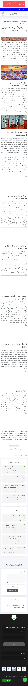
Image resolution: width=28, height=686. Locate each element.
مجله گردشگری (15, 21)
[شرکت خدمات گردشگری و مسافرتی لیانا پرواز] (9, 13)
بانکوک (6, 431)
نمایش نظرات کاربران (14, 599)
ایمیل (13, 586)
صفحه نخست (24, 21)
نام (23, 586)
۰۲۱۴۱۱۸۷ (7, 680)
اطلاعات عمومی (7, 21)
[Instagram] (14, 663)
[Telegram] (17, 663)
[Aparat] (11, 663)
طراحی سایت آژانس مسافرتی (21, 679)
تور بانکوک (13, 48)
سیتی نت (12, 679)
